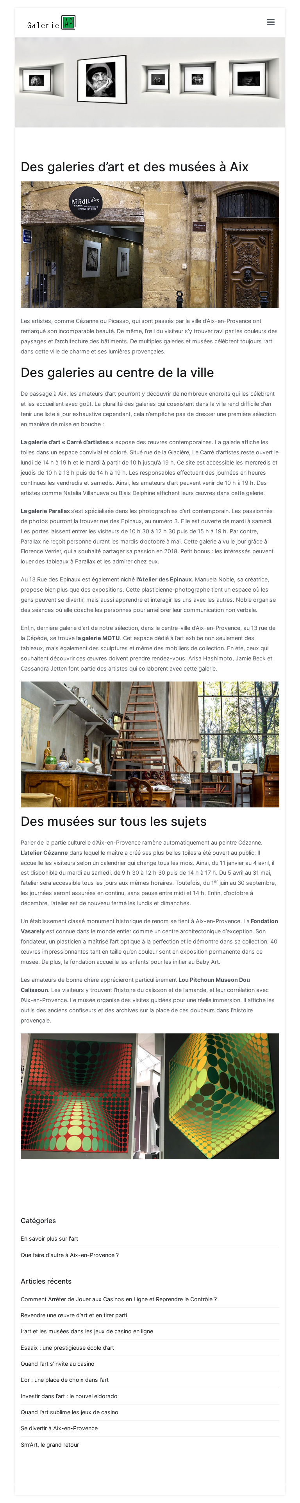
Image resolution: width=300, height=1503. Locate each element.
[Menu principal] (271, 22)
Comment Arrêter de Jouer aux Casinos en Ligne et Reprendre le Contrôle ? (119, 1299)
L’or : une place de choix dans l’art (65, 1379)
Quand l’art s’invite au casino (58, 1363)
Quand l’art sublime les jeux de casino (69, 1412)
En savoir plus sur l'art (49, 1238)
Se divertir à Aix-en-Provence (59, 1428)
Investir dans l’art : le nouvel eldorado (69, 1396)
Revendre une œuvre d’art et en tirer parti (74, 1315)
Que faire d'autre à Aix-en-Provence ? (70, 1255)
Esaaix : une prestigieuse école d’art (67, 1347)
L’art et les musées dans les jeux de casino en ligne (87, 1331)
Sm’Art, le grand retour (50, 1444)
